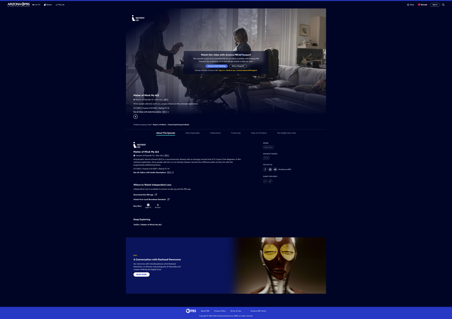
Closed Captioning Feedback (178, 125)
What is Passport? (238, 66)
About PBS (205, 311)
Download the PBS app (143, 195)
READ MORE (141, 274)
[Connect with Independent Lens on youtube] (275, 169)
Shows (49, 5)
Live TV (37, 5)
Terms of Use (235, 311)
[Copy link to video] (270, 181)
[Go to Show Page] (229, 18)
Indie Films (268, 147)
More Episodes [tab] (193, 133)
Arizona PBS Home (258, 311)
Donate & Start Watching (216, 66)
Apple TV (148, 206)
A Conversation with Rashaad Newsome (157, 259)
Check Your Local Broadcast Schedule (149, 199)
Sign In (435, 5)
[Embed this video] (265, 181)
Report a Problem (159, 125)
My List (61, 5)
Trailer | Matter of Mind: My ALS (147, 225)
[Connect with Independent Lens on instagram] (270, 169)
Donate (424, 5)
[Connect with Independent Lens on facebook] (265, 169)
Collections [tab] (215, 133)
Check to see (230, 70)
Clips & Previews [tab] (259, 133)
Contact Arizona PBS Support (247, 70)
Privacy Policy (220, 311)
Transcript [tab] (236, 133)
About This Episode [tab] (165, 133)
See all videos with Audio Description (149, 112)
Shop (412, 5)
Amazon (158, 206)
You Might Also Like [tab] (286, 133)
